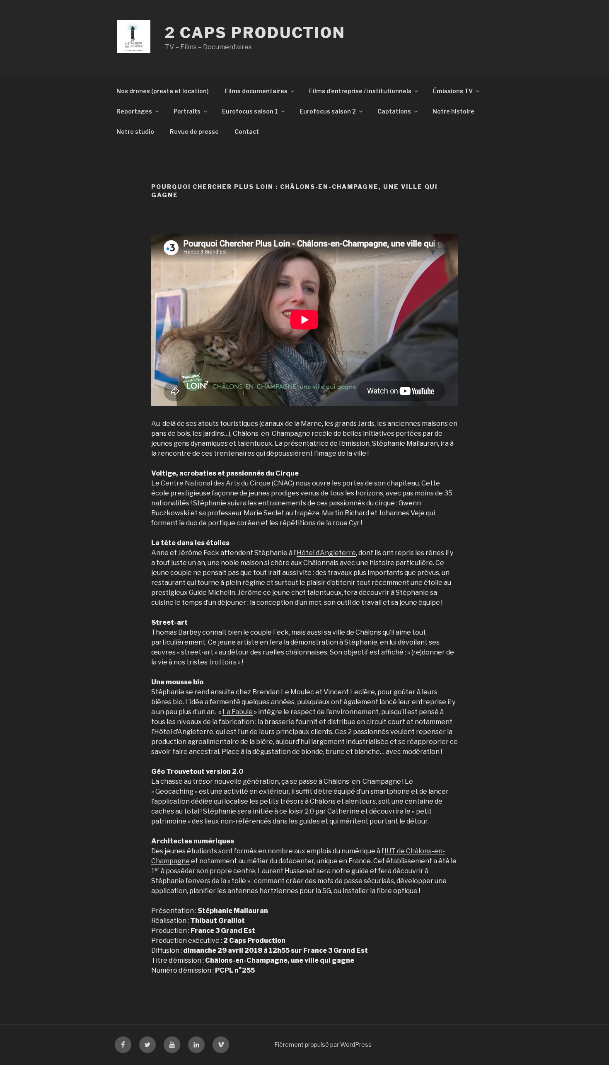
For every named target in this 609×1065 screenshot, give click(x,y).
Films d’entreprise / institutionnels (360, 90)
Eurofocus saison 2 (328, 111)
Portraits (187, 111)
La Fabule (237, 712)
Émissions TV (453, 90)
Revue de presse (194, 131)
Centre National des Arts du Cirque (216, 483)
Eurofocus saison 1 (250, 111)
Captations (394, 111)
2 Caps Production (255, 33)
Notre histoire (453, 111)
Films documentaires (256, 90)
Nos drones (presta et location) (162, 90)
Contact (246, 131)
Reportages (134, 111)
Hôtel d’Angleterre (326, 553)
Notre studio (135, 131)
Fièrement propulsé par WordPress (323, 1044)
